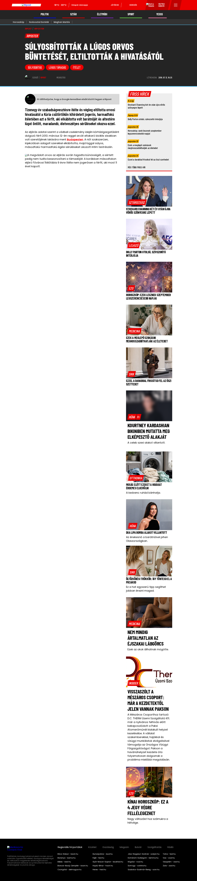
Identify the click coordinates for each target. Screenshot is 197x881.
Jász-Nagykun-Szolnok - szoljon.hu (144, 854)
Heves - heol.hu (99, 869)
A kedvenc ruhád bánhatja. (143, 492)
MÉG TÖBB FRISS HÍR (137, 167)
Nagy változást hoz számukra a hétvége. (147, 820)
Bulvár (138, 847)
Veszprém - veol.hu (171, 862)
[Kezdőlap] (26, 5)
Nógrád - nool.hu (135, 862)
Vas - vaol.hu (169, 858)
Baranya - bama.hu (67, 858)
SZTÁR (73, 14)
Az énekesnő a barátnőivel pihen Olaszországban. (147, 539)
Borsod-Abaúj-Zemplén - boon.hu (73, 866)
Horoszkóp (18, 22)
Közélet (92, 847)
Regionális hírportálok (70, 847)
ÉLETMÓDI (102, 14)
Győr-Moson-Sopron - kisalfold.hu (108, 862)
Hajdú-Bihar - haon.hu (103, 866)
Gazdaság (108, 847)
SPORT (131, 14)
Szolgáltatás (155, 847)
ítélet (77, 67)
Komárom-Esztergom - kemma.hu (143, 858)
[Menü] (176, 5)
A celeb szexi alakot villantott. (146, 442)
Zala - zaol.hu (169, 866)
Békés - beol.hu (64, 862)
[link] (136, 202)
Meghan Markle (62, 22)
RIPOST (28, 28)
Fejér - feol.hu (98, 858)
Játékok (115, 5)
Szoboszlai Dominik (39, 22)
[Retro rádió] (149, 5)
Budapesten (75, 139)
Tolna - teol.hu (169, 854)
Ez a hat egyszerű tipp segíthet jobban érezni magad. (146, 588)
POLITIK (45, 14)
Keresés (133, 5)
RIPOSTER (39, 28)
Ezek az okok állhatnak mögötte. (148, 649)
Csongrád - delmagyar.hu (69, 869)
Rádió (170, 847)
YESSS (159, 14)
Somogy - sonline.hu (137, 866)
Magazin (124, 847)
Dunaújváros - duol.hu (103, 854)
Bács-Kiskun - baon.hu (68, 854)
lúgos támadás (57, 67)
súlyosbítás (35, 67)
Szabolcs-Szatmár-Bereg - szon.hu (144, 869)
